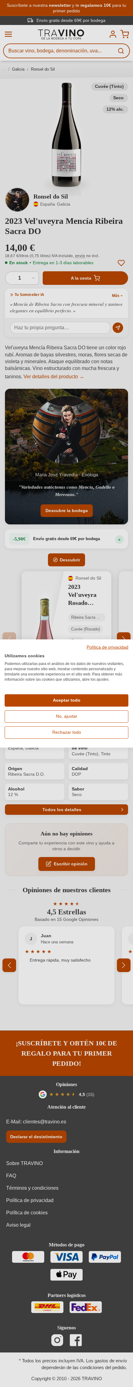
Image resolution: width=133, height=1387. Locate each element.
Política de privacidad (107, 647)
